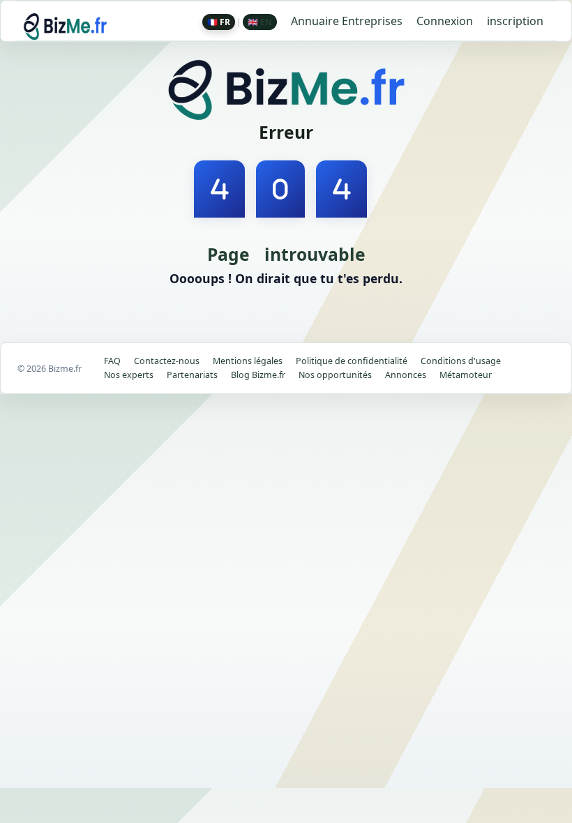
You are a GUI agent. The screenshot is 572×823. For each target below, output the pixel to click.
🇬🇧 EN (260, 22)
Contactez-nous (167, 361)
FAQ (112, 361)
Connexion (444, 21)
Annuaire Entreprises (346, 21)
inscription (515, 21)
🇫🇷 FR (218, 22)
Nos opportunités (335, 375)
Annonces (405, 375)
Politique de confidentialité (351, 361)
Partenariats (192, 375)
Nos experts (128, 375)
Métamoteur (465, 375)
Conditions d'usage (461, 361)
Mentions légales (248, 361)
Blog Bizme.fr (258, 375)
